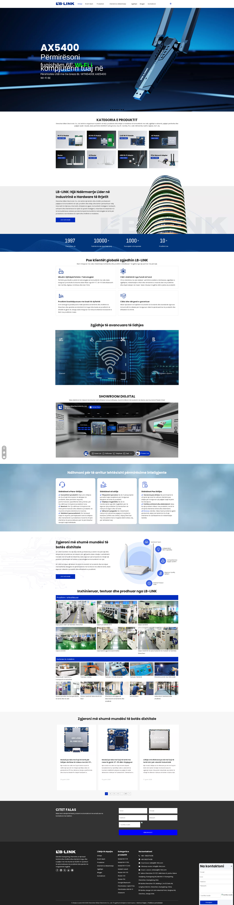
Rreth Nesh (101, 859)
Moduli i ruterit (123, 869)
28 (126, 794)
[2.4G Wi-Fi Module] (132, 140)
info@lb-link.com (159, 866)
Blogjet (99, 872)
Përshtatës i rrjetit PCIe (126, 886)
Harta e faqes (141, 903)
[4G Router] (101, 159)
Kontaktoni (101, 876)
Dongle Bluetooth (124, 883)
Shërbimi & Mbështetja (105, 866)
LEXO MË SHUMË (65, 220)
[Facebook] (57, 870)
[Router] (70, 159)
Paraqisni (209, 902)
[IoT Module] (163, 140)
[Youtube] (68, 870)
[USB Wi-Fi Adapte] (132, 159)
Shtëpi (99, 856)
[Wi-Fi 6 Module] (70, 140)
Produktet (100, 862)
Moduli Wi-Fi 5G (123, 862)
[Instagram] (72, 870)
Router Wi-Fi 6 (123, 872)
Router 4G (121, 876)
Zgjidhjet (100, 869)
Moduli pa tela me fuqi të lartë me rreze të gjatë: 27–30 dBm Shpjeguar (117, 761)
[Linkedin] (61, 870)
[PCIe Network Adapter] (163, 159)
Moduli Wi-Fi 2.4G (124, 866)
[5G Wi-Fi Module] (101, 140)
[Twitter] (64, 870)
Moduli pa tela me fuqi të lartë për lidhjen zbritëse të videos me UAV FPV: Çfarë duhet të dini (76, 761)
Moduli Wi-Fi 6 (123, 859)
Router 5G (121, 879)
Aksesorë (121, 893)
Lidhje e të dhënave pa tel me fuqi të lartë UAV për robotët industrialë (158, 761)
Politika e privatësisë (155, 903)
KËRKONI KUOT (148, 832)
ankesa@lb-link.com (159, 870)
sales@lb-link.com (156, 863)
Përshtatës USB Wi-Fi (125, 889)
